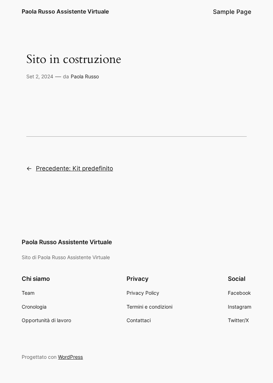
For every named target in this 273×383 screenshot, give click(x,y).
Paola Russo (85, 76)
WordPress (70, 357)
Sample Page (232, 11)
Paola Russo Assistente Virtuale (65, 11)
